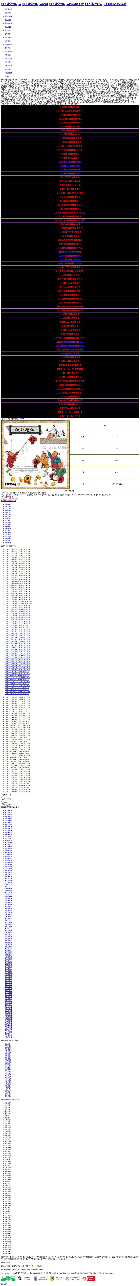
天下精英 (8, 1179)
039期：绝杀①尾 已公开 (17, 715)
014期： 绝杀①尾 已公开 (17, 583)
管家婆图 (8, 536)
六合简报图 (8, 888)
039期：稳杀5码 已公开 (17, 709)
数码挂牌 (8, 518)
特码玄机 (8, 1159)
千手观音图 (8, 880)
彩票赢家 (8, 1223)
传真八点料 (8, 908)
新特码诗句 (8, 832)
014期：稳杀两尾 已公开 (17, 607)
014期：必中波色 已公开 (17, 621)
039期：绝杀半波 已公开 (17, 777)
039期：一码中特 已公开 (17, 701)
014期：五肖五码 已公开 (17, 682)
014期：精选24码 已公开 (17, 579)
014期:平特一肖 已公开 (17, 684)
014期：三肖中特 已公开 (17, 571)
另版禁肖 (8, 1056)
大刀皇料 (8, 1153)
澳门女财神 (8, 951)
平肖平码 (8, 1237)
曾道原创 (8, 1249)
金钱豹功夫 (8, 973)
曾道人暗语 (8, 848)
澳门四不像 (8, 810)
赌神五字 (8, 1070)
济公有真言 (8, 983)
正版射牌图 (8, 1029)
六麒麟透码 (8, 826)
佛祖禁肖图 (8, 1013)
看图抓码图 (8, 943)
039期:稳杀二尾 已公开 (17, 761)
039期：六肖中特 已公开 (17, 773)
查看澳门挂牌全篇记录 (8, 501)
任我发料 (8, 1205)
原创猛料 (8, 1229)
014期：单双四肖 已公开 (17, 668)
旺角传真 (8, 1125)
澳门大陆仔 (8, 906)
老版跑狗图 (8, 820)
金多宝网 (8, 1243)
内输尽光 (8, 1052)
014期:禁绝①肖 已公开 (17, 676)
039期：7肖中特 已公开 (17, 753)
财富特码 (8, 1074)
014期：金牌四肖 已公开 (17, 587)
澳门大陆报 (8, 918)
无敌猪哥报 (8, 852)
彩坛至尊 (8, 1201)
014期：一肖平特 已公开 (17, 563)
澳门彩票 (8, 1239)
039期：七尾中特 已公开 (17, 743)
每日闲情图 (8, 959)
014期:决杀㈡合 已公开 (17, 690)
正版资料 (8, 506)
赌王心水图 (8, 1011)
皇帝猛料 (8, 1123)
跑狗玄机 (8, 526)
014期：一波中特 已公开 (17, 595)
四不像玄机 (8, 834)
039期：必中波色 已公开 (17, 789)
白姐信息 (8, 1217)
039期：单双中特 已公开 (17, 769)
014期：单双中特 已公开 (17, 591)
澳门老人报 (8, 949)
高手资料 (8, 538)
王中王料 (8, 1145)
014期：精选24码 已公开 (17, 575)
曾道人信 (8, 524)
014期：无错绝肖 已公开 (17, 611)
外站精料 (8, 1235)
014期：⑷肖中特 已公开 (17, 636)
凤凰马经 (8, 1187)
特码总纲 (8, 1060)
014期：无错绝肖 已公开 (17, 609)
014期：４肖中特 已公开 (17, 577)
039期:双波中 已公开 (16, 737)
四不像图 (8, 532)
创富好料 (8, 1137)
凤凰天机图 (8, 1009)
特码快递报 (8, 854)
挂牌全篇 (8, 516)
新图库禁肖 (8, 858)
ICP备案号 (63, 1259)
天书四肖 (8, 1068)
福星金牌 (8, 1127)
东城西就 (8, 520)
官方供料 (8, 1177)
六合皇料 (8, 1149)
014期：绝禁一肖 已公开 (17, 674)
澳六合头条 (8, 965)
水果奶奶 (8, 1163)
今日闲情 (8, 534)
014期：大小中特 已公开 (17, 666)
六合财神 (8, 1147)
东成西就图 (8, 1019)
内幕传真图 (8, 957)
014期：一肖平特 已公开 (17, 567)
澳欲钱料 (8, 1058)
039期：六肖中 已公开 (17, 787)
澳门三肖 (8, 1113)
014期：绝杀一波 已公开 (17, 646)
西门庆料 (8, 1121)
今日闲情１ (8, 977)
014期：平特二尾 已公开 (17, 644)
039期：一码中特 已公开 (17, 703)
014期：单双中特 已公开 (17, 632)
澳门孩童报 (8, 1031)
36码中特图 (8, 927)
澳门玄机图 (8, 822)
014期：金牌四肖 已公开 (17, 585)
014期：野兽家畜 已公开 (17, 597)
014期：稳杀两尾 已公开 (17, 605)
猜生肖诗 (8, 1046)
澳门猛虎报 (8, 971)
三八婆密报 (8, 864)
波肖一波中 (8, 921)
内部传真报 (8, 876)
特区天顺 (8, 1191)
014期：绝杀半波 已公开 (17, 617)
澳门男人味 (8, 929)
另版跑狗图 (8, 818)
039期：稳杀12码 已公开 (17, 785)
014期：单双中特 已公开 (17, 555)
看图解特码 (8, 975)
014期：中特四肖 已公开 (17, 561)
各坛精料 (8, 1189)
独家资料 (8, 1105)
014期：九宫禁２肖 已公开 (18, 603)
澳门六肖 (8, 1111)
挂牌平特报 (8, 1005)
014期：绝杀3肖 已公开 (17, 627)
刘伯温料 (8, 1175)
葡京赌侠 (8, 1048)
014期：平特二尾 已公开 (17, 650)
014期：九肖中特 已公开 (17, 658)
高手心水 (8, 512)
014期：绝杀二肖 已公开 (17, 549)
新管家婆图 (8, 1007)
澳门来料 (8, 1143)
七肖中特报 (8, 868)
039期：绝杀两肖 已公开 (17, 707)
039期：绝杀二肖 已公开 (17, 771)
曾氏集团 (8, 1215)
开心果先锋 (8, 979)
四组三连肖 (8, 985)
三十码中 (8, 508)
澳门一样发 (8, 846)
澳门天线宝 (8, 844)
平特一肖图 (8, 828)
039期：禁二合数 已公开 (17, 719)
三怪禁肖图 (8, 860)
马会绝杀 (8, 1241)
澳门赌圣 (8, 1207)
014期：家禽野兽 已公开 (17, 656)
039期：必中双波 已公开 (17, 699)
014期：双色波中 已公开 (17, 565)
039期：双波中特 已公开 (17, 745)
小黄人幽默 (8, 836)
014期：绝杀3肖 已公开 (17, 625)
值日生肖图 (8, 937)
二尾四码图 (8, 1017)
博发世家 (8, 1193)
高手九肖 (8, 1109)
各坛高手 (8, 1231)
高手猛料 (8, 1233)
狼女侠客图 (8, 898)
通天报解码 (8, 1033)
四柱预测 (8, 1155)
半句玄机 (8, 1082)
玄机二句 (8, 1090)
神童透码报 (8, 870)
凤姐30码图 (8, 900)
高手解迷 (8, 504)
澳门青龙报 (8, 953)
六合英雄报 (8, 890)
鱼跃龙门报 (8, 850)
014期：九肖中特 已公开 (17, 652)
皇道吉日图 (8, 989)
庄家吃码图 (8, 923)
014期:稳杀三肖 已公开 (17, 688)
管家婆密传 (8, 904)
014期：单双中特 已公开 (17, 553)
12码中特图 (8, 1021)
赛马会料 (8, 1253)
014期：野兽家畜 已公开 (17, 599)
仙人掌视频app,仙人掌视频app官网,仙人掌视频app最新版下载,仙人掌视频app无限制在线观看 (63, 4)
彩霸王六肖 (8, 894)
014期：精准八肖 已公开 (17, 660)
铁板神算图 (8, 1037)
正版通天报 (8, 862)
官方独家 (8, 1129)
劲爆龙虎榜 (8, 902)
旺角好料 (8, 1133)
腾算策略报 (8, 941)
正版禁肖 (8, 1054)
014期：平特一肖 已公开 (17, 640)
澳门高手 (8, 1165)
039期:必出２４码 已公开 (17, 725)
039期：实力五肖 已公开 (17, 747)
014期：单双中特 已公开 (17, 629)
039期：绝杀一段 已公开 (17, 731)
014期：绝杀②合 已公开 (17, 613)
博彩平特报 (8, 866)
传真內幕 (8, 1203)
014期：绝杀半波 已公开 (17, 619)
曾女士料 (8, 1219)
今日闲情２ (8, 981)
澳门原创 (8, 1225)
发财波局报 (8, 925)
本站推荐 (8, 540)
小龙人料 (8, 1161)
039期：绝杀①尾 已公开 (17, 713)
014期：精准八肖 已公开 (17, 662)
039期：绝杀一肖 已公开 (17, 733)
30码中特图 (8, 840)
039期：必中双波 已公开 (17, 697)
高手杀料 (8, 1195)
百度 (8, 1262)
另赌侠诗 (8, 1050)
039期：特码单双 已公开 (17, 755)
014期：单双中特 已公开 (17, 589)
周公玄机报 (8, 935)
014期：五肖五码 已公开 (17, 686)
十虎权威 (8, 1199)
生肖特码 (8, 1080)
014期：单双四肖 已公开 (17, 664)
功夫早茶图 (8, 997)
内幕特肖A (8, 874)
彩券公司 (8, 1185)
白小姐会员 (8, 914)
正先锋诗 (8, 1086)
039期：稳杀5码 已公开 (17, 711)
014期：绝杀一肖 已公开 (17, 648)
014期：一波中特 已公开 (17, 654)
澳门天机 (8, 1096)
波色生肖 (8, 1044)
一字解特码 (8, 830)
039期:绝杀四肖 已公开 (17, 751)
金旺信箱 (8, 522)
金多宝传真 (8, 987)
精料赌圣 (8, 1211)
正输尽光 (8, 1078)
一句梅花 (8, 1084)
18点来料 (8, 1171)
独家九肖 (8, 1107)
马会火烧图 (8, 896)
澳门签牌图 (8, 963)
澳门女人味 (8, 961)
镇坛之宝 (8, 1209)
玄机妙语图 (8, 824)
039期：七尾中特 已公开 (17, 749)
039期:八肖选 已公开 (16, 757)
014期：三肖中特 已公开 (17, 559)
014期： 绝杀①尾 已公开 (17, 581)
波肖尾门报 (8, 910)
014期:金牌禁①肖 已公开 (17, 692)
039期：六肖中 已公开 (17, 783)
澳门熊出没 (8, 1035)
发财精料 (8, 1135)
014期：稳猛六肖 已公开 (17, 678)
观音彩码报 (8, 1001)
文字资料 (8, 510)
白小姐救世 (8, 933)
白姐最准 (8, 1251)
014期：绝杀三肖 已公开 (17, 569)
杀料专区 (8, 1103)
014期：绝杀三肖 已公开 (17, 573)
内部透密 (8, 1088)
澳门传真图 (8, 812)
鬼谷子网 (8, 1245)
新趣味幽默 (8, 947)
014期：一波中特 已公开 (17, 593)
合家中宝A (8, 886)
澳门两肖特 (8, 969)
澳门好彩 (8, 1173)
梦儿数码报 (8, 882)
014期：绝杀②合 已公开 (17, 615)
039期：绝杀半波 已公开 (17, 781)
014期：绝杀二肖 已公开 (17, 551)
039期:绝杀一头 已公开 (17, 721)
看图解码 (8, 528)
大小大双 (8, 1072)
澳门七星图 (8, 995)
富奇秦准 (8, 1117)
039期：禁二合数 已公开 (17, 717)
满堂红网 (8, 1221)
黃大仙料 (8, 1227)
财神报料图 (8, 1015)
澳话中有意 (8, 892)
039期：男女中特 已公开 (17, 765)
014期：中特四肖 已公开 (17, 557)
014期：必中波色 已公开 (17, 623)
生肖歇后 (8, 1066)
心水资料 (8, 1167)
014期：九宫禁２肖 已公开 (18, 601)
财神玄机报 (8, 955)
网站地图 (4, 1284)
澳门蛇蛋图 (8, 931)
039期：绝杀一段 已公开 (17, 729)
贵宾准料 (8, 1131)
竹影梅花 (8, 1119)
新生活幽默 (8, 838)
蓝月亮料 (8, 514)
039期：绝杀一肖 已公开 (17, 735)
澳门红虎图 (8, 993)
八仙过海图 (8, 1027)
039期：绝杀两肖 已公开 (17, 705)
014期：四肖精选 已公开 (17, 638)
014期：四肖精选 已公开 (17, 642)
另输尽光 (8, 1076)
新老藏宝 (8, 530)
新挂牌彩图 (8, 816)
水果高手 (8, 1139)
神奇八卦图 (8, 945)
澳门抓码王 (8, 842)
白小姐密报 (8, 916)
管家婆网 (8, 1247)
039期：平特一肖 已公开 (17, 763)
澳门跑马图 (8, 814)
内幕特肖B (8, 872)
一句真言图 (8, 856)
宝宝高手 (8, 1169)
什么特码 (8, 1062)
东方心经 (8, 1157)
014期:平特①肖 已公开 (17, 672)
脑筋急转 (8, 1064)
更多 (22, 419)
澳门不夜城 (8, 1003)
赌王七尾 (8, 1094)
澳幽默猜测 (8, 991)
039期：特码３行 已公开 (17, 739)
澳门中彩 (8, 1141)
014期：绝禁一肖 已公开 (17, 670)
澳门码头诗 (8, 967)
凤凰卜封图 (8, 939)
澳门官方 (8, 1183)
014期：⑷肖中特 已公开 (17, 634)
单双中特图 (8, 1023)
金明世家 (8, 1181)
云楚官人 (8, 1115)
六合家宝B (8, 884)
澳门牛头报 (8, 878)
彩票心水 (8, 1213)
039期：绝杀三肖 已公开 (17, 779)
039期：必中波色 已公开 (17, 791)
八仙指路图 (8, 1025)
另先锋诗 (8, 1092)
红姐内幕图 (8, 912)
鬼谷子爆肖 (8, 999)
